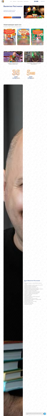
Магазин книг (14, 1)
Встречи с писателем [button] (20, 1)
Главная (11, 1)
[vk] (37, 1)
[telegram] (36, 1)
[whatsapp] (34, 1)
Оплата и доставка (26, 1)
